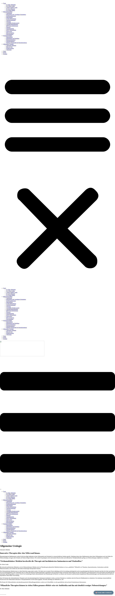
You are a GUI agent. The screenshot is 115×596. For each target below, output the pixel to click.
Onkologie (9, 49)
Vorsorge (8, 21)
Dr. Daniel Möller (10, 10)
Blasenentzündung (10, 40)
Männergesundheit (7, 11)
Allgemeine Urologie (8, 44)
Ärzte (4, 3)
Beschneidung (9, 34)
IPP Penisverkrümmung (12, 25)
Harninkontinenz (10, 41)
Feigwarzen (9, 31)
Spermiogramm (10, 28)
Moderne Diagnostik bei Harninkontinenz (16, 42)
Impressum (3, 591)
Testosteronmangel (10, 20)
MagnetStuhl (9, 17)
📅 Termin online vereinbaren (104, 592)
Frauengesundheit (7, 35)
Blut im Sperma (10, 33)
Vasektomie (9, 13)
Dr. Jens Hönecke (10, 9)
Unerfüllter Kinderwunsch (12, 23)
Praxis (4, 52)
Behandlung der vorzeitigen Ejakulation (16, 14)
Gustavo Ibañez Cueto (11, 7)
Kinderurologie (10, 48)
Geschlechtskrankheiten (12, 24)
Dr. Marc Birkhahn (11, 4)
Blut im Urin (9, 47)
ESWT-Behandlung (11, 30)
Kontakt (5, 54)
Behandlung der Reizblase (12, 38)
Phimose (8, 27)
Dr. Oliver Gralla (10, 6)
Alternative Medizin (11, 45)
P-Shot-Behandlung (11, 18)
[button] (57, 171)
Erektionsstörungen (11, 16)
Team (4, 51)
